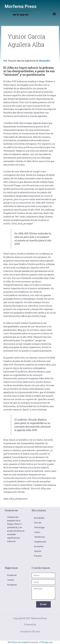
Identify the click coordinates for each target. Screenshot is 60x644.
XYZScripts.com (45, 642)
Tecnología (39, 527)
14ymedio (44, 60)
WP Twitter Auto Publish (18, 642)
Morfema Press (20, 6)
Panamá (38, 556)
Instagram (12, 584)
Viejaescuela (40, 541)
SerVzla (37, 522)
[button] (54, 13)
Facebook (12, 575)
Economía (38, 546)
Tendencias (39, 537)
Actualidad (39, 518)
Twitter (10, 580)
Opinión (37, 551)
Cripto (37, 532)
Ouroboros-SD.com (30, 631)
